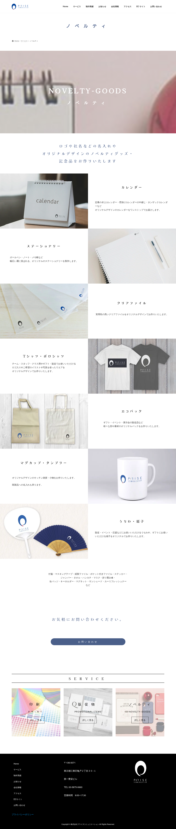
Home (16, 763)
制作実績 (17, 775)
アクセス (17, 793)
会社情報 (17, 787)
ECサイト (18, 799)
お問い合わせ (88, 641)
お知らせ (17, 781)
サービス (17, 769)
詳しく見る (36, 720)
